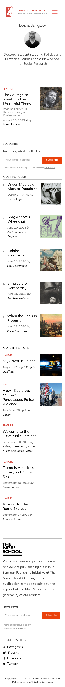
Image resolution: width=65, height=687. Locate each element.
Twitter (12, 663)
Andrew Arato (12, 519)
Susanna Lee (11, 487)
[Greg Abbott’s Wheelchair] (51, 226)
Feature (8, 89)
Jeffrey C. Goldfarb (14, 446)
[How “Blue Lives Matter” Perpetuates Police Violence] (51, 394)
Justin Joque (15, 199)
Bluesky (13, 652)
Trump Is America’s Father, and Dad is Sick (18, 472)
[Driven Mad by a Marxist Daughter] (51, 194)
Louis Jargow (11, 124)
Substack (50, 168)
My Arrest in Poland (19, 361)
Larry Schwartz (17, 265)
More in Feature (16, 348)
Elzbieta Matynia (19, 298)
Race (6, 385)
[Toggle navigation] (54, 12)
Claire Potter (24, 450)
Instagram (14, 647)
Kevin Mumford (17, 331)
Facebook (13, 658)
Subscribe (52, 160)
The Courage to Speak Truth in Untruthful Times (17, 100)
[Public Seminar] (9, 11)
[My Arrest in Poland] (51, 365)
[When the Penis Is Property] (51, 325)
